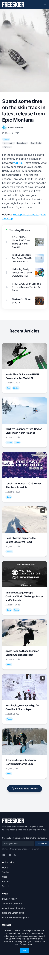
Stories (5, 872)
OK (24, 950)
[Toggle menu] (45, 4)
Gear (4, 876)
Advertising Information (14, 908)
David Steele (36, 143)
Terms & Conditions (12, 903)
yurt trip (18, 162)
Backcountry (8, 143)
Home (5, 867)
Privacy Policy (9, 898)
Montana (7, 147)
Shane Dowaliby (15, 127)
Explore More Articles (26, 788)
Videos (6, 139)
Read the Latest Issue (13, 912)
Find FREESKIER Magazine (15, 917)
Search (5, 886)
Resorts (6, 881)
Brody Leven (22, 143)
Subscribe (42, 843)
